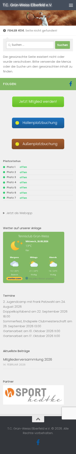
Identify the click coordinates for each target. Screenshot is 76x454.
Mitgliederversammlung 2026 (27, 359)
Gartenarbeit (12, 331)
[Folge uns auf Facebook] (70, 83)
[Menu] (71, 5)
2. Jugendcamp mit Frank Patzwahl (29, 302)
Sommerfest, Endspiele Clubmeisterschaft (34, 321)
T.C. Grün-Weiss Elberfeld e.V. (27, 5)
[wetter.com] (14, 279)
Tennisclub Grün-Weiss (33, 236)
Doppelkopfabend (16, 311)
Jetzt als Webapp (19, 213)
